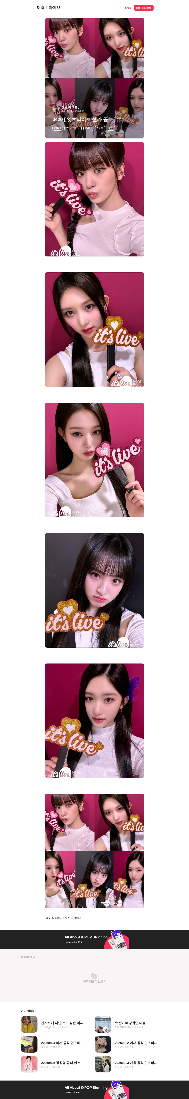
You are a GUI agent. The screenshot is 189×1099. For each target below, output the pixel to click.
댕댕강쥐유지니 (123, 1027)
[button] (128, 7)
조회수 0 (63, 1027)
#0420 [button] (57, 128)
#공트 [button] (100, 128)
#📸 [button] (111, 128)
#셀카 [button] (88, 128)
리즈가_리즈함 (48, 1027)
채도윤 (44, 1047)
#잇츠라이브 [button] (73, 128)
